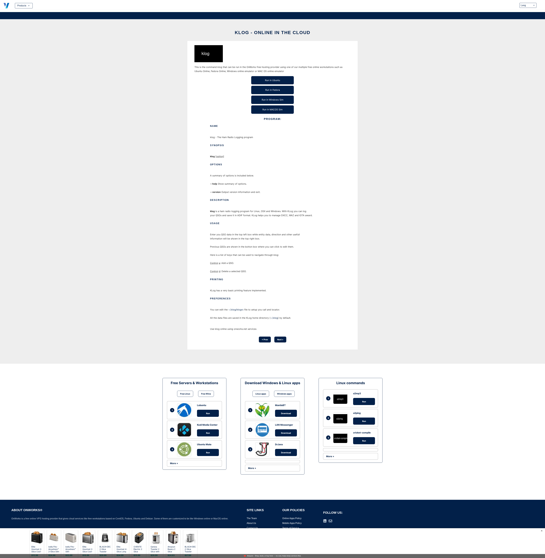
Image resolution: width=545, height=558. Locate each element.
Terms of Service (290, 528)
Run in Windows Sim (272, 99)
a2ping (357, 413)
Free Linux (185, 394)
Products (21, 5)
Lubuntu (201, 405)
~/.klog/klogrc (236, 309)
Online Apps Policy (291, 518)
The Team (252, 518)
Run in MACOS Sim (272, 109)
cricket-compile (362, 432)
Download (286, 413)
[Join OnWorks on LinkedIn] (325, 521)
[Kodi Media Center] (185, 430)
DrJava (279, 444)
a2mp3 (357, 393)
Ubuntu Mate (204, 444)
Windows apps (284, 394)
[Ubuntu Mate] (185, 449)
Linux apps (260, 394)
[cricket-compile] (341, 437)
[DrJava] (263, 449)
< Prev (265, 339)
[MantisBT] (263, 410)
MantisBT (280, 405)
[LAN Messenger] (263, 430)
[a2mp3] (341, 398)
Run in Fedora (272, 89)
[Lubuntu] (185, 410)
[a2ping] (341, 418)
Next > (280, 339)
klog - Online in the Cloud (272, 32)
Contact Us (252, 528)
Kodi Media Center (207, 424)
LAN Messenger (284, 424)
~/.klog (274, 317)
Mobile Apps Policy (292, 523)
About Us (251, 523)
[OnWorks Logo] (6, 5)
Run (208, 413)
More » (174, 463)
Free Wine (206, 394)
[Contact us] (330, 521)
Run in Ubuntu (272, 80)
